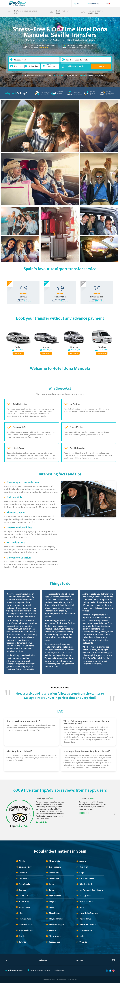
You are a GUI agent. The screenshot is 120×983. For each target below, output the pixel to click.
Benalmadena (55, 867)
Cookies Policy (72, 979)
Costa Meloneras (86, 878)
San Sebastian (85, 930)
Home (7, 960)
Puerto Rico (54, 930)
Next (114, 814)
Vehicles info (18, 353)
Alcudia (22, 861)
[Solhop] (17, 3)
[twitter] (110, 970)
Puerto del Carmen (87, 924)
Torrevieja (23, 942)
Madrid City (24, 901)
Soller (81, 936)
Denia (51, 884)
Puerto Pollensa (26, 930)
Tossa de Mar (54, 942)
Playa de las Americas (88, 913)
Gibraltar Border (86, 884)
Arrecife (82, 861)
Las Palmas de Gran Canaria (91, 890)
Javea (51, 890)
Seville (22, 936)
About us (80, 960)
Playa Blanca (54, 913)
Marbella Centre (86, 901)
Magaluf (52, 901)
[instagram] (113, 970)
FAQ (113, 960)
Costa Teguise (25, 884)
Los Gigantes (84, 896)
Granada (22, 890)
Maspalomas (24, 907)
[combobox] (34, 58)
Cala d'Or (23, 873)
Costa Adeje (54, 878)
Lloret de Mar (24, 896)
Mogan (52, 907)
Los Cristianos (55, 896)
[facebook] (107, 970)
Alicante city (54, 861)
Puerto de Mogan (56, 924)
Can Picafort (24, 878)
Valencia (83, 942)
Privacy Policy (61, 979)
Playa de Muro (25, 919)
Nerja (81, 907)
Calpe (81, 873)
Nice (21, 913)
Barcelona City (25, 867)
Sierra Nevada (55, 936)
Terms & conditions (49, 979)
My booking (43, 960)
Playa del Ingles (56, 919)
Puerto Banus (85, 919)
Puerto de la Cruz (26, 924)
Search (101, 66)
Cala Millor (53, 873)
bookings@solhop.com (15, 970)
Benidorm (83, 867)
